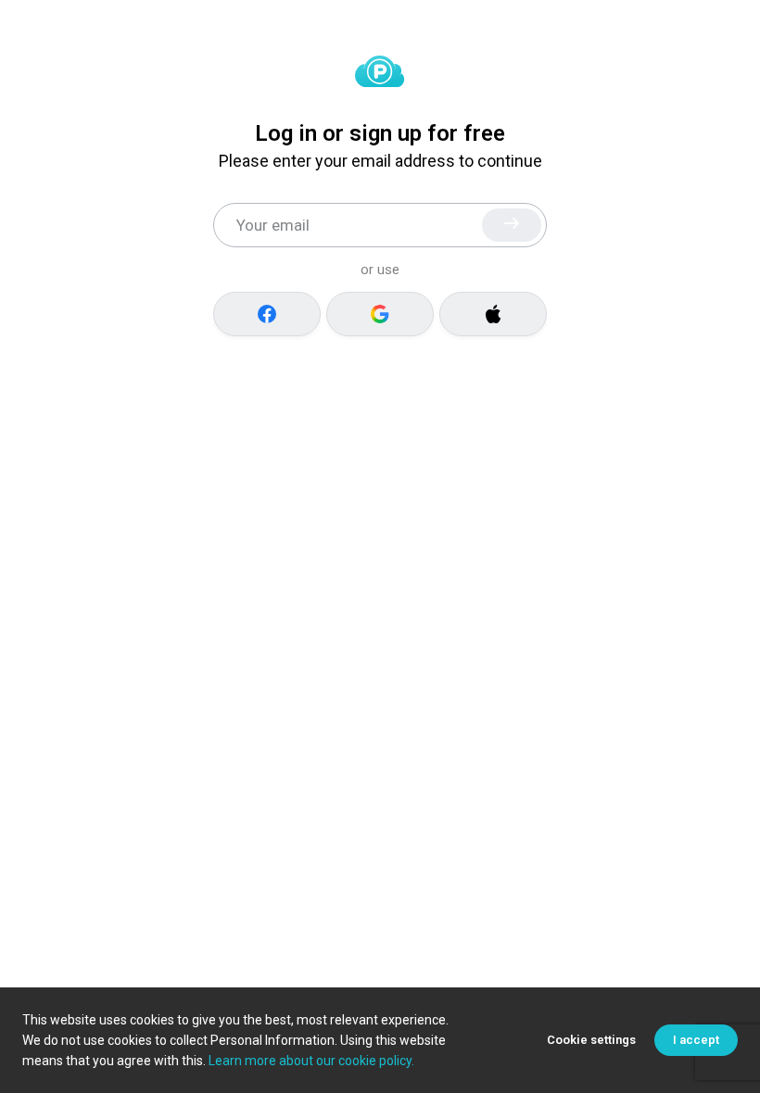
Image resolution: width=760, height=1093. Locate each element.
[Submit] (511, 225)
